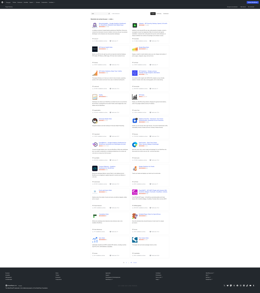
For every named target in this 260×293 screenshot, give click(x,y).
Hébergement (8, 277)
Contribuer (158, 273)
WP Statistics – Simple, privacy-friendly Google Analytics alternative (149, 71)
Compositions (59, 279)
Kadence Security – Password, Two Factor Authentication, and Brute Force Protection (151, 119)
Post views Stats (144, 238)
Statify (101, 95)
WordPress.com (210, 273)
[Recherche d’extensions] (109, 13)
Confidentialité (8, 279)
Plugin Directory (9, 6)
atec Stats (102, 238)
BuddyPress (209, 279)
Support (107, 275)
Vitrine (57, 273)
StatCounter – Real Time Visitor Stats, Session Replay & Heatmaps (149, 143)
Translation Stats (104, 214)
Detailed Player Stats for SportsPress (150, 214)
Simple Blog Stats (144, 47)
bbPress (208, 277)
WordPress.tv (109, 279)
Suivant (135, 262)
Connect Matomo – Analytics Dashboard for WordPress (107, 167)
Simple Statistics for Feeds (146, 166)
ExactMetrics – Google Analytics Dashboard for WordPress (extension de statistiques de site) (112, 143)
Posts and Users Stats (105, 190)
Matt (207, 275)
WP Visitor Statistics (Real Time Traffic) (110, 71)
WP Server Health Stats (105, 47)
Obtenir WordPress (252, 2)
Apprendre (108, 273)
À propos (7, 273)
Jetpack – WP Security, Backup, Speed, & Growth (153, 23)
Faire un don (159, 277)
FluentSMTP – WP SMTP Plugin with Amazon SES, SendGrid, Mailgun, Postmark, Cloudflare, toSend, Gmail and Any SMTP (153, 191)
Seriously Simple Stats (105, 119)
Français (20, 285)
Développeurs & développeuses (113, 277)
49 (131, 262)
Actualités (7, 275)
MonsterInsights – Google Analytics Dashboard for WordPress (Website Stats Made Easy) (112, 24)
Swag (157, 279)
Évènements (158, 275)
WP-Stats (141, 95)
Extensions (58, 277)
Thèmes (57, 275)
